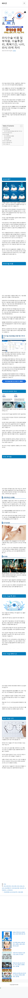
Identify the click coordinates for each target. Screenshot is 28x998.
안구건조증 (8, 137)
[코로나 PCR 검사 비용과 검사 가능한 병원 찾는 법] (7, 936)
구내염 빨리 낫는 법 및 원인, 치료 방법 (13, 892)
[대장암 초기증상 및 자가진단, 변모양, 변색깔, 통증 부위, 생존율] (7, 977)
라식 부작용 (6, 134)
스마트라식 (10, 890)
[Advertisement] (14, 68)
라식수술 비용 (7, 129)
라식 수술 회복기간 (8, 142)
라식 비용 (14, 886)
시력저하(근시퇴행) (10, 136)
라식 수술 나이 (7, 144)
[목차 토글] (20, 126)
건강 (5, 884)
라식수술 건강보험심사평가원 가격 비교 (14, 131)
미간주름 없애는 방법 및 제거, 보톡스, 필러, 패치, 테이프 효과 (19, 944)
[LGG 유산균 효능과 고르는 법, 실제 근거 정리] (7, 957)
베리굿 (4, 3)
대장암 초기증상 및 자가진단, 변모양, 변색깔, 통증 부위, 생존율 (19, 974)
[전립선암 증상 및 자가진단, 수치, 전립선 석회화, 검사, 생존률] (7, 967)
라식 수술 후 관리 (7, 140)
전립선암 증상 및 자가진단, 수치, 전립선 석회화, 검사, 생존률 (19, 964)
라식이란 (22, 888)
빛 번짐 (7, 139)
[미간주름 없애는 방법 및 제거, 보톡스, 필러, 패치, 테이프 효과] (7, 947)
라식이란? (6, 128)
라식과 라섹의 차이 (8, 132)
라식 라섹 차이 (7, 886)
